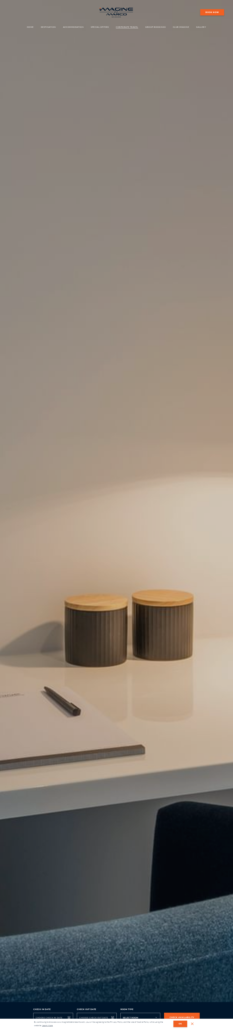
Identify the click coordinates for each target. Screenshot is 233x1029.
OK (180, 1024)
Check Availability (182, 1017)
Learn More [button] (47, 1025)
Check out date (86, 1009)
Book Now (212, 12)
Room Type (126, 1009)
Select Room (130, 1017)
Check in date (42, 1009)
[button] (192, 1024)
